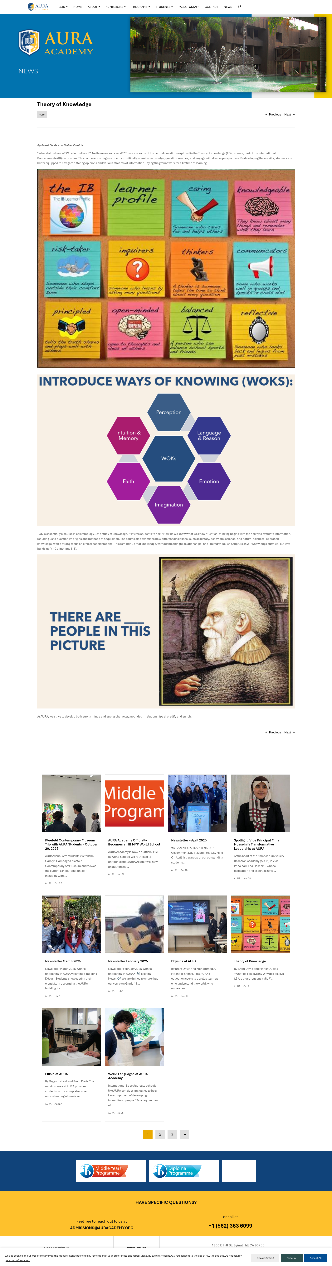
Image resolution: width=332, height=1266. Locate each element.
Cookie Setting (265, 1258)
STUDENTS (163, 7)
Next (287, 114)
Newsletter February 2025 (128, 961)
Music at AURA (56, 1074)
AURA (42, 114)
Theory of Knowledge (250, 961)
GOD (62, 7)
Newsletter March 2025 (63, 961)
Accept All (316, 1258)
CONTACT (211, 7)
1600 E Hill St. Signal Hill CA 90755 (238, 1245)
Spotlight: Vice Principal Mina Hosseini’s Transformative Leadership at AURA (256, 844)
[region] (166, 1257)
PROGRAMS (139, 7)
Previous (275, 114)
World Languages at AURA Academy (128, 1076)
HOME (77, 7)
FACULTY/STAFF (188, 7)
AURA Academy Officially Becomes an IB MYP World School (134, 842)
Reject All (291, 1258)
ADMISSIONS (114, 7)
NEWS (228, 7)
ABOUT (92, 7)
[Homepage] (38, 7)
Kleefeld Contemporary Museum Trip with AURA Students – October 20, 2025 (71, 844)
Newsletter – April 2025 (189, 840)
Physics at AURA (184, 961)
